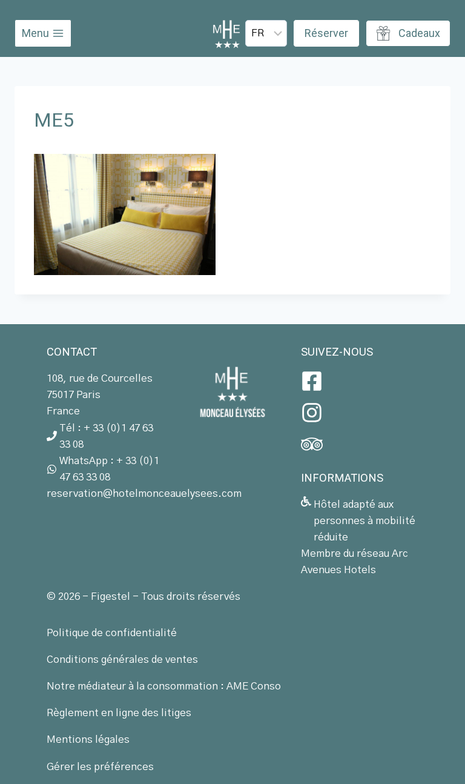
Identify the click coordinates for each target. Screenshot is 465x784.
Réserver (326, 33)
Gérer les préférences (100, 767)
